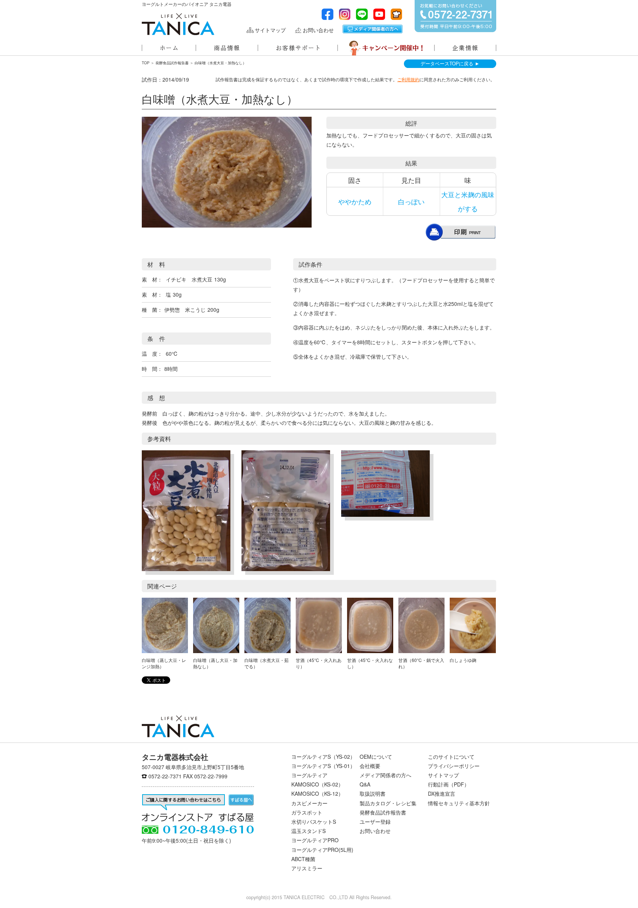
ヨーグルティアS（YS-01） (323, 765)
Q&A (365, 784)
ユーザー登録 (375, 821)
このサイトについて (451, 756)
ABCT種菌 (303, 859)
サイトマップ (270, 30)
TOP (146, 62)
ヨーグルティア (309, 775)
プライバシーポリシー (454, 765)
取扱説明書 (372, 793)
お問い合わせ (318, 30)
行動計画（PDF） (448, 784)
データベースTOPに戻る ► (450, 63)
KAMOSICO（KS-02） (317, 784)
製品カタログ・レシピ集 (388, 803)
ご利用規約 (408, 79)
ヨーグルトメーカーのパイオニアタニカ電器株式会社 (178, 24)
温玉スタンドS (308, 830)
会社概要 (370, 765)
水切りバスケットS (313, 821)
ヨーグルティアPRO (315, 840)
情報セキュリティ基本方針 (459, 803)
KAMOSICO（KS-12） (317, 793)
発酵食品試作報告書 (172, 62)
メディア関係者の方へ (372, 29)
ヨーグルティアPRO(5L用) (322, 849)
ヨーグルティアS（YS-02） (323, 756)
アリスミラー (306, 868)
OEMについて (376, 756)
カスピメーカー (309, 803)
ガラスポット (306, 812)
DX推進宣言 (441, 793)
